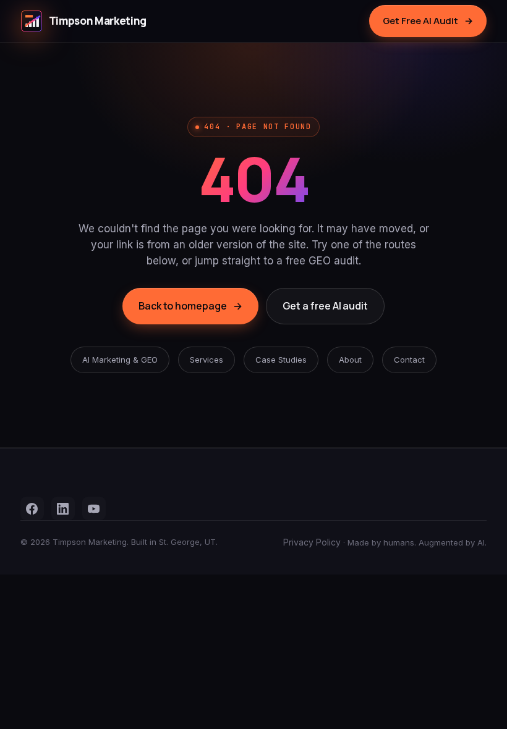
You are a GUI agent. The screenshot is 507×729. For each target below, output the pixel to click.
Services (206, 359)
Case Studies (281, 359)
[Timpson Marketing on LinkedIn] (63, 508)
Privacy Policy (312, 542)
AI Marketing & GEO (120, 359)
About (350, 359)
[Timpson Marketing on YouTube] (94, 508)
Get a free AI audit (325, 306)
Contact (409, 359)
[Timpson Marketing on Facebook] (32, 508)
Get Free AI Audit (428, 20)
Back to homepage (190, 306)
